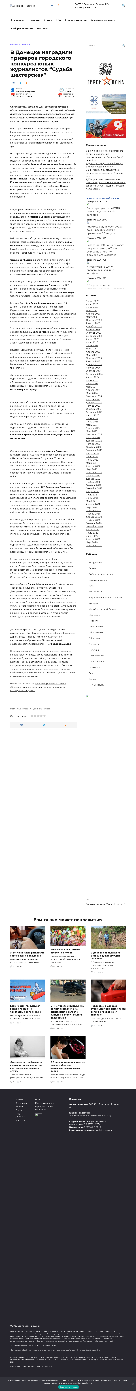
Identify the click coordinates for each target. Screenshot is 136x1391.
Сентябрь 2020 (94, 526)
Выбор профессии (22, 28)
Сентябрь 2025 (94, 336)
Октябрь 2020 (94, 523)
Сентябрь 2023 (94, 412)
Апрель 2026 (93, 314)
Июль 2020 (92, 533)
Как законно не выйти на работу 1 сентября (65, 951)
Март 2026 (91, 317)
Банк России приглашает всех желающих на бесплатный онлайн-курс (105, 173)
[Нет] (132, 1384)
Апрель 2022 (93, 466)
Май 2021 (91, 501)
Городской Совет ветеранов (44, 1108)
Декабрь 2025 (94, 326)
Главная (19, 1099)
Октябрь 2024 (93, 371)
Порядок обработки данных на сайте (98, 1341)
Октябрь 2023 (93, 409)
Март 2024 (91, 393)
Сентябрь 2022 (94, 450)
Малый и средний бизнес (103, 609)
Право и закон (96, 655)
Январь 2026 (93, 323)
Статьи (48, 20)
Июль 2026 (92, 304)
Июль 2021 (92, 494)
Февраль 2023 (94, 434)
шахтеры (45, 709)
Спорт (92, 673)
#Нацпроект (18, 20)
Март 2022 (91, 469)
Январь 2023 (93, 437)
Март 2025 (91, 355)
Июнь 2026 (92, 307)
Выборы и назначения (101, 574)
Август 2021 (92, 491)
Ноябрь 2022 (93, 444)
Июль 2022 (92, 456)
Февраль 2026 (94, 320)
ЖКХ (91, 585)
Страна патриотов (76, 20)
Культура (93, 603)
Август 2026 (92, 301)
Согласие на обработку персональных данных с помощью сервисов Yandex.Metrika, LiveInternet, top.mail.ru (55, 1350)
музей (35, 709)
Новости (35, 20)
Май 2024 (91, 387)
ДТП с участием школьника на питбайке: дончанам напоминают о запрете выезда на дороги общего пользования (67, 1012)
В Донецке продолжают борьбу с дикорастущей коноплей (105, 955)
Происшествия (97, 661)
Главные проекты (98, 580)
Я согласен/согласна (69, 1387)
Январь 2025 (93, 361)
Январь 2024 (93, 399)
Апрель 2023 (93, 428)
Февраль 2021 (93, 510)
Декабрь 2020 (94, 517)
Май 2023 (91, 425)
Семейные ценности (103, 20)
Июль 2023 (92, 418)
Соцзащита (95, 667)
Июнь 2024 (92, 383)
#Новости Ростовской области (103, 198)
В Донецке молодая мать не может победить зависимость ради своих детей (67, 1066)
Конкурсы (23, 709)
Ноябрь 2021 (93, 482)
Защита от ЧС (96, 591)
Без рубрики (96, 562)
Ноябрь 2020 (93, 520)
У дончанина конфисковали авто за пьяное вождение (27, 954)
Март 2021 (91, 507)
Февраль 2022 (94, 472)
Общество (94, 638)
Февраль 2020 (94, 545)
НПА (58, 20)
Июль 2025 (92, 342)
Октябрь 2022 (93, 447)
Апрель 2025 (93, 352)
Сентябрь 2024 (94, 374)
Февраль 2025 (94, 358)
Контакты (42, 28)
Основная (94, 644)
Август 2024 (92, 377)
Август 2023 (92, 415)
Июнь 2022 (92, 460)
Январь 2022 (93, 475)
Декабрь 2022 (94, 441)
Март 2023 (91, 431)
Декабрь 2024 (94, 364)
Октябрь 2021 (93, 485)
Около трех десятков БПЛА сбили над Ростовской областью (103, 211)
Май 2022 (91, 463)
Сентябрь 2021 (94, 488)
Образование (96, 626)
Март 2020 (92, 542)
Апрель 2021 (93, 504)
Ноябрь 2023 (93, 406)
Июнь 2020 (92, 536)
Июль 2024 (92, 380)
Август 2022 (92, 453)
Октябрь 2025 (93, 333)
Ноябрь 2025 (93, 329)
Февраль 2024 (94, 396)
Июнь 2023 (92, 421)
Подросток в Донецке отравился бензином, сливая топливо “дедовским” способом (108, 1010)
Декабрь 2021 (93, 479)
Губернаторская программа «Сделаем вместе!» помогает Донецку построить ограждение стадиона (38, 687)
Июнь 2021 (92, 498)
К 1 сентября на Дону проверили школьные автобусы (100, 270)
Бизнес (93, 568)
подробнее (61, 1380)
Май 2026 (91, 310)
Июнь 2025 (92, 345)
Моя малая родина (44, 1103)
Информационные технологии (105, 597)
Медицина (94, 615)
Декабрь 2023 (94, 402)
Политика (94, 650)
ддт (13, 709)
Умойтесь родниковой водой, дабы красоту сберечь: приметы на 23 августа (105, 230)
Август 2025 (92, 339)
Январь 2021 (93, 514)
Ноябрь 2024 (93, 367)
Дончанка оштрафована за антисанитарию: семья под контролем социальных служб (26, 1066)
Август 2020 (92, 529)
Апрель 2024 (93, 390)
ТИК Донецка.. (96, 685)
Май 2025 (91, 348)
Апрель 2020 (93, 539)
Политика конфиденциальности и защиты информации (34, 1345)
